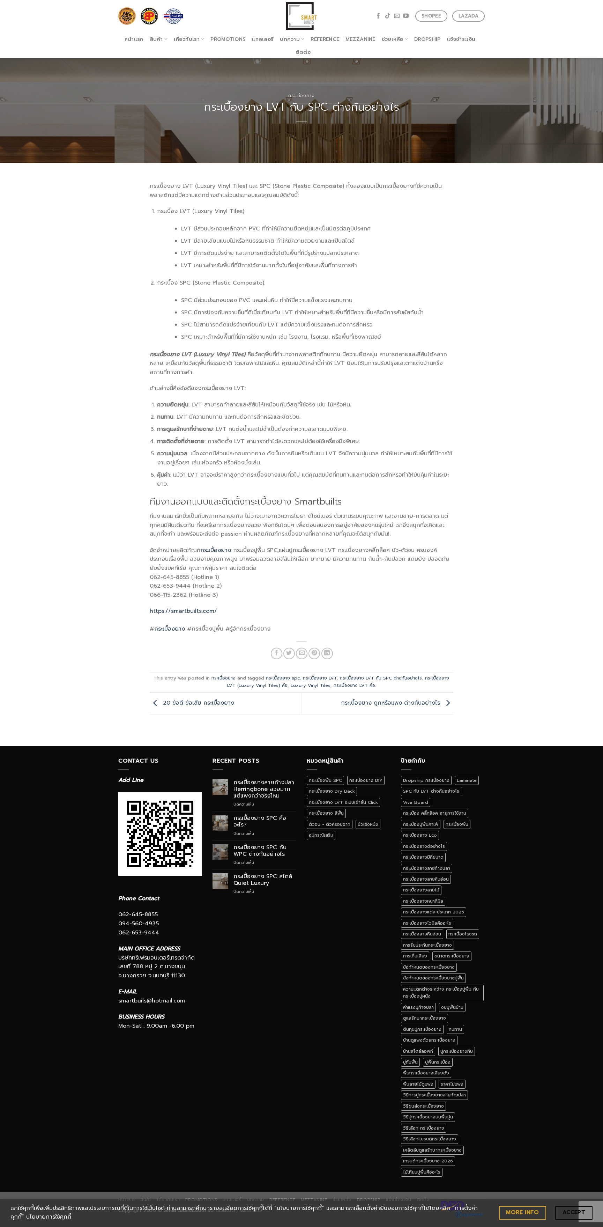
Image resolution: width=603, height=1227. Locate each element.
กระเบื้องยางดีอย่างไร (424, 846)
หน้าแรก (134, 39)
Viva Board (415, 802)
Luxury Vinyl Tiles (310, 685)
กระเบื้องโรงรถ (462, 934)
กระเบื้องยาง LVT (320, 678)
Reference (325, 39)
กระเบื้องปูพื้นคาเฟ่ (420, 824)
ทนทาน (455, 1029)
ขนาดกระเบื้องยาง (451, 956)
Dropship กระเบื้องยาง (426, 780)
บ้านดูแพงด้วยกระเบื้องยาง (429, 1040)
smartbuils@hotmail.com (151, 1001)
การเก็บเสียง (415, 956)
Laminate (467, 780)
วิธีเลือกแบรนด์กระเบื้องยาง (429, 1139)
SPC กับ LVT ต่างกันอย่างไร (431, 791)
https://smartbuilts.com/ (183, 611)
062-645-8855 (138, 914)
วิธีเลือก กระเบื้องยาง (423, 1128)
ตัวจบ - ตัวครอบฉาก (329, 824)
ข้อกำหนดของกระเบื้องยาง (429, 967)
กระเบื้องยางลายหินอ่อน (426, 879)
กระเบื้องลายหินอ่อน (422, 934)
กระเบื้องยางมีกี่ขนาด (423, 857)
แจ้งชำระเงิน (461, 39)
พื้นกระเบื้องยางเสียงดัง (426, 1073)
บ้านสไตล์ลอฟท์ (418, 1051)
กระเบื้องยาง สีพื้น (326, 813)
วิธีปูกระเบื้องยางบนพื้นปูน (428, 1117)
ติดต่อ (303, 52)
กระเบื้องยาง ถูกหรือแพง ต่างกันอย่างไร (391, 703)
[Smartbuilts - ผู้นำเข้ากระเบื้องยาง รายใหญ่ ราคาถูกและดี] (301, 16)
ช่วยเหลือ (392, 39)
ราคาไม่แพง (452, 1084)
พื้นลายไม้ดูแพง (418, 1084)
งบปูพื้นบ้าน (452, 1007)
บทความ (290, 39)
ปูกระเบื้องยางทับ (456, 1051)
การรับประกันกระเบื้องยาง (427, 945)
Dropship (427, 39)
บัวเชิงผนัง (368, 824)
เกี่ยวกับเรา (187, 39)
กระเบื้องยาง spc (283, 678)
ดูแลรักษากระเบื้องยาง (424, 1018)
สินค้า (156, 39)
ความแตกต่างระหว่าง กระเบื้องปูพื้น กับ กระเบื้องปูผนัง (441, 992)
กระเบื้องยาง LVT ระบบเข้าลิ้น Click (343, 802)
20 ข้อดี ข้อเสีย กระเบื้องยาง (197, 703)
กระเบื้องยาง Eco (420, 835)
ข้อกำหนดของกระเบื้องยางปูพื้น (433, 978)
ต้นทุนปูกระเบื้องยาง (422, 1029)
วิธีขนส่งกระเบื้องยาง (423, 1106)
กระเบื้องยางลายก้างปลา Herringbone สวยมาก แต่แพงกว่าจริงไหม (263, 789)
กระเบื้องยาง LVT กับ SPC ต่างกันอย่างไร (381, 678)
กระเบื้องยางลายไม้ (421, 890)
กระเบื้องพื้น (457, 824)
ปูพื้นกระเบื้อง (438, 1062)
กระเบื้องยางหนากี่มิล (423, 901)
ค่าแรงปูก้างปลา (418, 1007)
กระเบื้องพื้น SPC (325, 780)
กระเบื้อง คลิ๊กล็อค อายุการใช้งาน (434, 813)
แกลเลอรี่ (263, 39)
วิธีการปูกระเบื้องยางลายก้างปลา (434, 1095)
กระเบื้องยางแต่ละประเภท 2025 (433, 912)
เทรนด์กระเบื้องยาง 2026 (428, 1161)
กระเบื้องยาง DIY (365, 780)
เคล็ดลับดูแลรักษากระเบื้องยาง (432, 1150)
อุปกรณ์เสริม (321, 835)
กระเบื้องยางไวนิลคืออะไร (427, 923)
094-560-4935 (138, 923)
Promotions (228, 39)
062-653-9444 (138, 932)
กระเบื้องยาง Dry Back (332, 791)
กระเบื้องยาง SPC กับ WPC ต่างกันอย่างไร (259, 851)
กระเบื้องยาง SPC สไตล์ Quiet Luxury (262, 880)
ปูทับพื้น (410, 1062)
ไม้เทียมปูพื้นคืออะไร (421, 1172)
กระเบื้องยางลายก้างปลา (426, 868)
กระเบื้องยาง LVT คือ (354, 685)
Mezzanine (360, 39)
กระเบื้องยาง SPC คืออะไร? (259, 821)
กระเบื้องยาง (301, 95)
